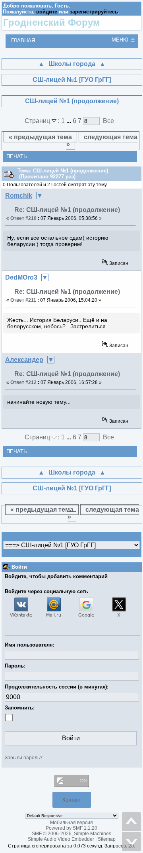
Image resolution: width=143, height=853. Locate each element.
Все (108, 120)
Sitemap (107, 839)
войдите (46, 12)
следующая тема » (102, 141)
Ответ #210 (23, 218)
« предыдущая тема (40, 137)
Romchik (18, 195)
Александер (24, 359)
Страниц (38, 120)
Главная (23, 41)
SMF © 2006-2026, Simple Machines (71, 833)
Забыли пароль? (24, 757)
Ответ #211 (23, 300)
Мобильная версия (71, 822)
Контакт (71, 800)
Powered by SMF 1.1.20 (71, 828)
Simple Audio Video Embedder (61, 839)
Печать (16, 156)
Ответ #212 (23, 382)
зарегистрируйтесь (94, 12)
